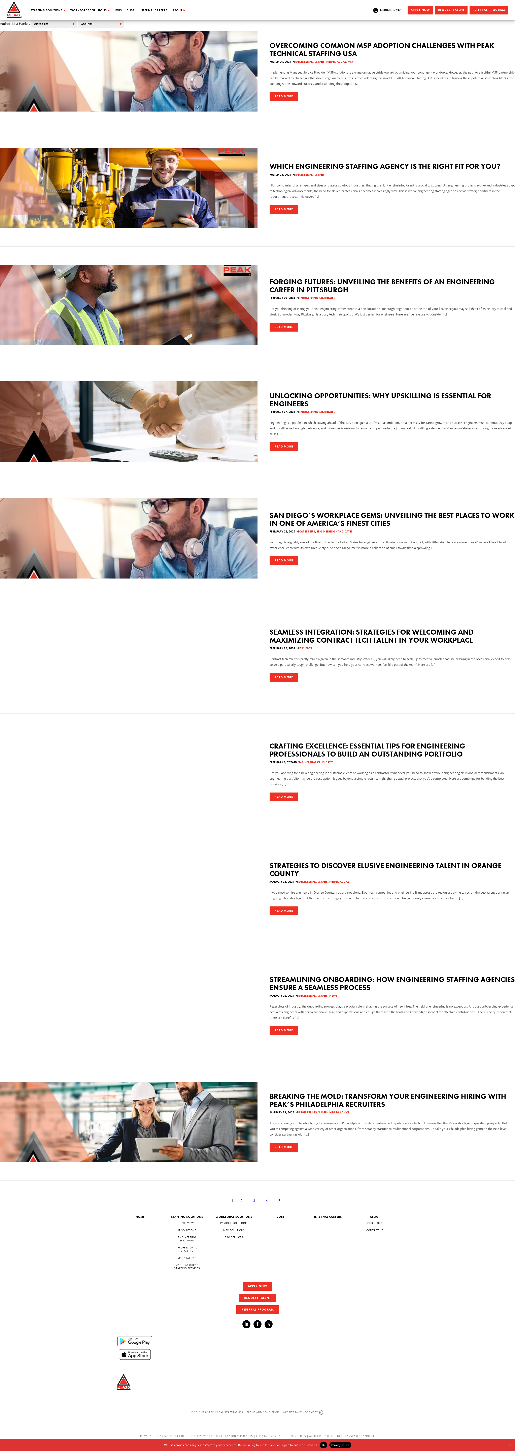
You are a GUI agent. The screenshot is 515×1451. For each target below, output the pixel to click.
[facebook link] (259, 1324)
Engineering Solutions (187, 1239)
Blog (131, 10)
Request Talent (451, 10)
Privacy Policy (151, 1436)
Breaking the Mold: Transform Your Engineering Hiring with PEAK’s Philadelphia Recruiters (388, 1100)
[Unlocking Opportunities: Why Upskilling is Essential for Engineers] (129, 421)
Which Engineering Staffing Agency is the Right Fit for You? (385, 166)
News (333, 995)
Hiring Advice (336, 61)
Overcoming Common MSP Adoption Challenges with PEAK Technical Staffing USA (382, 49)
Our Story (374, 1223)
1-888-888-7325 (391, 10)
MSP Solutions (234, 1230)
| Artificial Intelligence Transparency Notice (341, 1436)
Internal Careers (154, 10)
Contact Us (374, 1230)
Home (140, 1217)
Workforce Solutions (88, 10)
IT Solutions (187, 1230)
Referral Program (489, 10)
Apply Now (420, 10)
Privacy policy (340, 1445)
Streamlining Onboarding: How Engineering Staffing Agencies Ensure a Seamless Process (392, 983)
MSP (350, 61)
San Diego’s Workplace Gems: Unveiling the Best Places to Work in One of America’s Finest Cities (392, 519)
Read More (284, 96)
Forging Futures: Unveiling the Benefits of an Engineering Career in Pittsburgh (382, 286)
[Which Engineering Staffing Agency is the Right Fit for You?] (129, 188)
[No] (510, 1445)
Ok (323, 1445)
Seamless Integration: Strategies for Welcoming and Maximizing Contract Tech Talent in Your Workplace (372, 636)
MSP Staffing (187, 1258)
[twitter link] (269, 1324)
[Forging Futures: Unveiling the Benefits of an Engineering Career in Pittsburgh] (129, 305)
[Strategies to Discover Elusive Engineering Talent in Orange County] (129, 888)
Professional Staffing (187, 1249)
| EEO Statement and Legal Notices (280, 1436)
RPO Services (234, 1237)
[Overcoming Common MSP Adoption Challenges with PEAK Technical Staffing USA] (129, 71)
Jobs (118, 10)
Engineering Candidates (317, 298)
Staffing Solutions (47, 10)
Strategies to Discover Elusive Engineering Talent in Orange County (386, 869)
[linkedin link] (247, 1324)
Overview (187, 1223)
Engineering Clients (310, 61)
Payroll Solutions (234, 1223)
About (177, 10)
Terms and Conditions (263, 1412)
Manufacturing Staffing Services (187, 1266)
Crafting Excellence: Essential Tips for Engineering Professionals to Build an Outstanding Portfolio (367, 750)
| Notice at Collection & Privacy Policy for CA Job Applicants (208, 1436)
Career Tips (307, 531)
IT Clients (305, 648)
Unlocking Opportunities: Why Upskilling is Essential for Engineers (380, 400)
